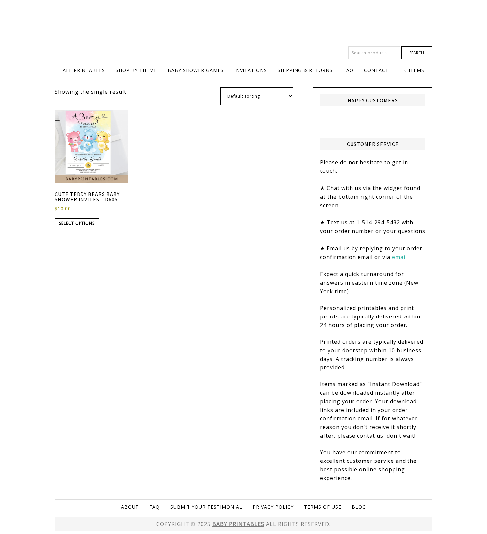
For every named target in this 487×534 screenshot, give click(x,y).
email (399, 257)
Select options (77, 223)
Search (416, 53)
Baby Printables (243, 23)
